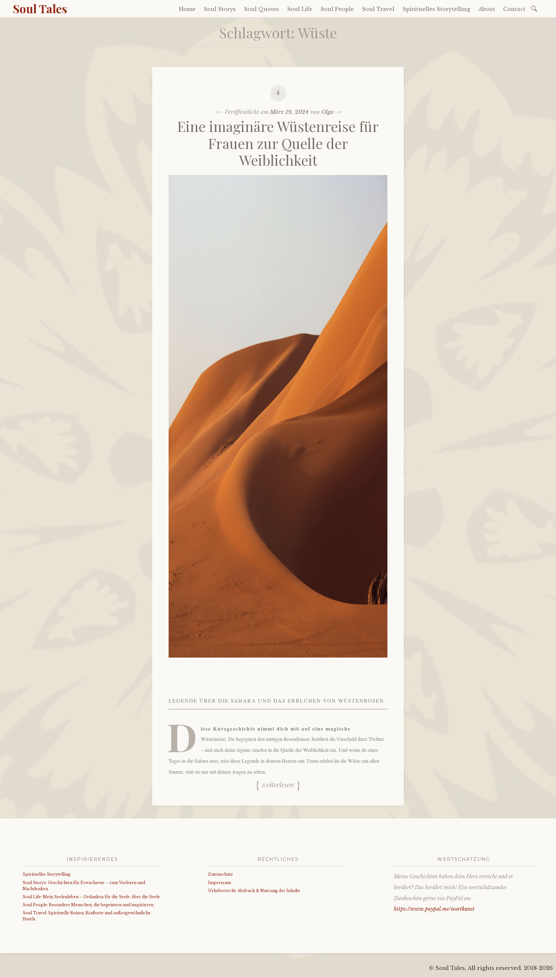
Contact (514, 9)
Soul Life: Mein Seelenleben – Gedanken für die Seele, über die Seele (91, 896)
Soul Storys (220, 9)
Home (187, 9)
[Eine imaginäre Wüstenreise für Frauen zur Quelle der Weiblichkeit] (278, 662)
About (486, 9)
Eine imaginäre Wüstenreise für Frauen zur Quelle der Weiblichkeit (278, 143)
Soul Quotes (261, 9)
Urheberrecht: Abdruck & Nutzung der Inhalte (254, 890)
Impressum (219, 882)
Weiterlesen (278, 784)
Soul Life (299, 9)
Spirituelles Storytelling (436, 9)
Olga (327, 112)
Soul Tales (40, 8)
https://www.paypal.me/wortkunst (434, 909)
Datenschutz (220, 874)
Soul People (337, 9)
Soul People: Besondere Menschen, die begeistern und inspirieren (88, 904)
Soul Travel (378, 9)
